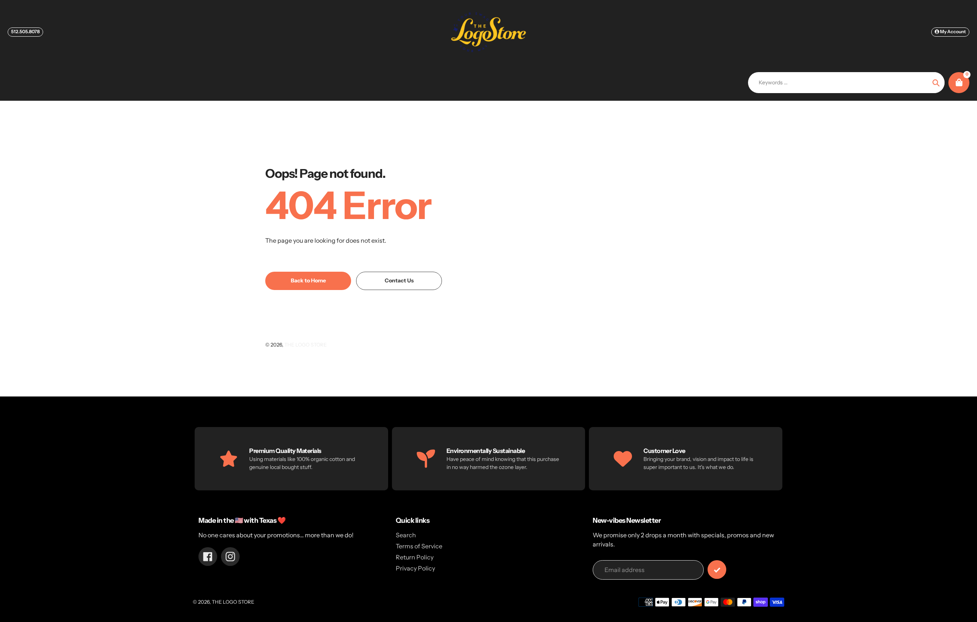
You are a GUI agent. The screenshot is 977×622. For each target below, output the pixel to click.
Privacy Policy (415, 568)
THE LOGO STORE (305, 345)
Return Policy (415, 557)
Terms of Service (419, 546)
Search (406, 535)
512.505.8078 (25, 31)
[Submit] (717, 569)
